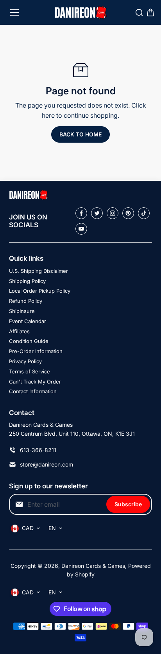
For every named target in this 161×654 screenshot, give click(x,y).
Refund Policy (25, 301)
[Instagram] (112, 213)
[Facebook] (81, 213)
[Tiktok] (144, 213)
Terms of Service (29, 371)
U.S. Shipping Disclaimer (38, 271)
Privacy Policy (25, 361)
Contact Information (33, 391)
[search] (139, 12)
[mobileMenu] (14, 12)
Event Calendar (27, 321)
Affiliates (19, 331)
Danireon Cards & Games (93, 565)
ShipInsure (22, 311)
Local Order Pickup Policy (39, 291)
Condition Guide (28, 341)
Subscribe (128, 504)
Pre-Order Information (36, 351)
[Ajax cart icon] (150, 12)
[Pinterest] (128, 213)
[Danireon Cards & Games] (80, 12)
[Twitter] (97, 213)
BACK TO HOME (80, 134)
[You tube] (81, 229)
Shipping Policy (27, 281)
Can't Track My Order (35, 381)
